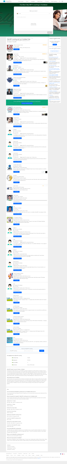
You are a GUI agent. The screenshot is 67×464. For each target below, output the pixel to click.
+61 (46, 114)
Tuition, (18, 439)
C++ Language (25, 329)
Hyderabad (18, 455)
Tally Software (32, 69)
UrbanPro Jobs (25, 453)
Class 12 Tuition (32, 81)
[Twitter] (64, 454)
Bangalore (7, 455)
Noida (41, 455)
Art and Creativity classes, (14, 440)
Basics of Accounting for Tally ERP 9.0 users (54, 100)
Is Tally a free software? (52, 61)
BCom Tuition (25, 231)
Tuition (27, 1)
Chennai (12, 455)
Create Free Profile (33, 24)
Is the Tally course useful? (52, 65)
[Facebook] (60, 454)
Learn (29, 453)
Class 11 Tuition (32, 157)
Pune (26, 455)
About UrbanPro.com (9, 453)
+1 (46, 172)
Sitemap (33, 453)
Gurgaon (33, 455)
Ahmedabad (37, 455)
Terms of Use (15, 453)
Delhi (15, 455)
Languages (33, 1)
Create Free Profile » (54, 51)
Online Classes (20, 1)
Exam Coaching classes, (32, 439)
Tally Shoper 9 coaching (11, 449)
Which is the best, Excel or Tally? (53, 57)
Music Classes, (20, 440)
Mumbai (23, 455)
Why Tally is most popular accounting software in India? (54, 83)
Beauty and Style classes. (41, 440)
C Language (25, 298)
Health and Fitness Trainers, (40, 439)
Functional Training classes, (33, 440)
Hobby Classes (39, 1)
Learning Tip (51, 95)
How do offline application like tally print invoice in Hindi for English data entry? (54, 69)
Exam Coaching (54, 1)
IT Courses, (26, 439)
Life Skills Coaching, (26, 440)
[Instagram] (62, 454)
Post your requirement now (27, 103)
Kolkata (29, 455)
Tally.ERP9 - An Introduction (53, 86)
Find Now (54, 44)
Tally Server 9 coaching (10, 446)
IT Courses (47, 1)
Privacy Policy (20, 453)
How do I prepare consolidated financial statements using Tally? (53, 75)
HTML (24, 340)
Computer (24, 178)
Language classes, (22, 439)
